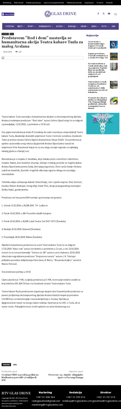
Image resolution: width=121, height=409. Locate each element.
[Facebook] (98, 14)
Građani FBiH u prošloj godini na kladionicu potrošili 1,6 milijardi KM (20, 377)
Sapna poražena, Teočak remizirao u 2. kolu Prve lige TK (98, 55)
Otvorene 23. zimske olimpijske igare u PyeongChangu (65, 376)
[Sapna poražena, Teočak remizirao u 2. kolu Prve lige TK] (114, 56)
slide (15, 364)
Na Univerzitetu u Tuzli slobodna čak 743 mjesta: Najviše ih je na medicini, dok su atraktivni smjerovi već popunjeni (97, 70)
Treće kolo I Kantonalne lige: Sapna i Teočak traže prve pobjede (97, 45)
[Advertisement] (42, 335)
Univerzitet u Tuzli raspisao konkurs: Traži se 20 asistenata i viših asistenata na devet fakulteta (97, 87)
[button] (115, 14)
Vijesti (5, 34)
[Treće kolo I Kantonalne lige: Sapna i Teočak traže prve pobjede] (114, 44)
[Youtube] (109, 14)
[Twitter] (104, 14)
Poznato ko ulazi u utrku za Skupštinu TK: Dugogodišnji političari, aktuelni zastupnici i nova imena (97, 103)
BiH (11, 34)
